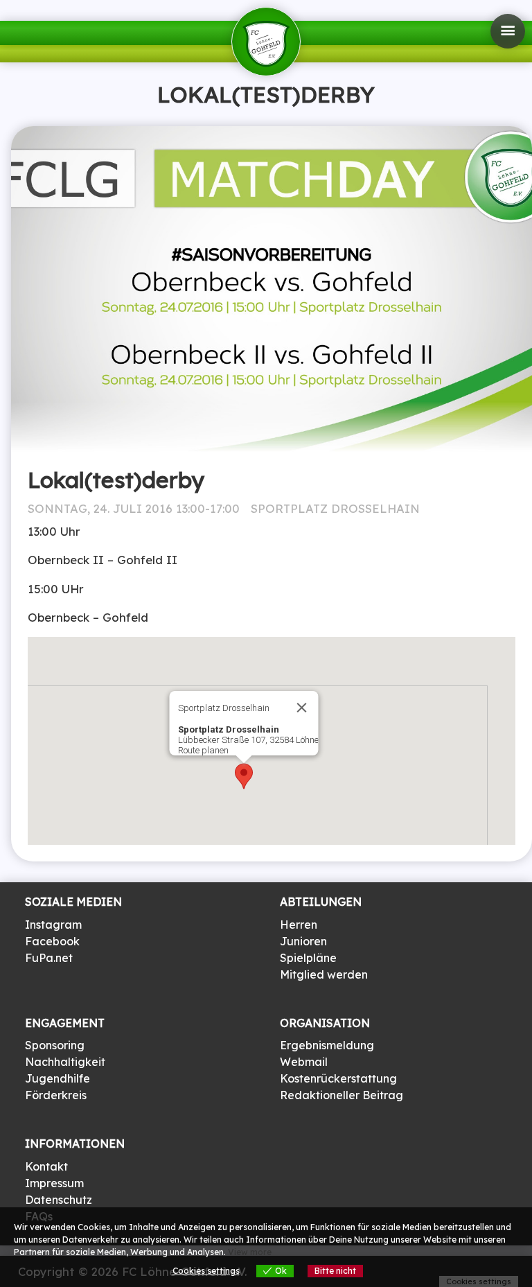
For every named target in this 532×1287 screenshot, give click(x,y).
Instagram (53, 924)
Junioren (303, 941)
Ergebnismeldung (327, 1045)
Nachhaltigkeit (65, 1062)
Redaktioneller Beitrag (341, 1095)
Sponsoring (55, 1045)
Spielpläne (308, 958)
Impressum (54, 1183)
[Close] (302, 707)
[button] (244, 776)
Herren (298, 924)
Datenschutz (58, 1200)
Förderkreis (56, 1095)
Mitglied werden (324, 974)
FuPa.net (49, 958)
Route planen (203, 750)
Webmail (304, 1062)
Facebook (52, 941)
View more (250, 1252)
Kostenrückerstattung (338, 1078)
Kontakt (46, 1166)
